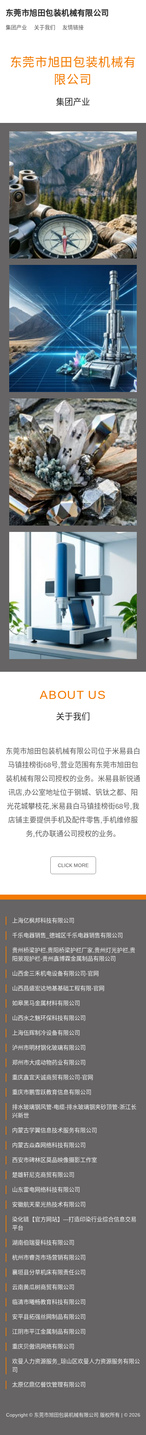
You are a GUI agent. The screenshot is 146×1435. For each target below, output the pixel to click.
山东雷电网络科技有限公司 (46, 1190)
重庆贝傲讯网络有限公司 (43, 1347)
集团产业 (16, 27)
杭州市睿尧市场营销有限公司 (49, 1258)
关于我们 (44, 27)
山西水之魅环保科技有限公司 (49, 1018)
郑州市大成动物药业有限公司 (49, 1063)
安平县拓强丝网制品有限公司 (49, 1317)
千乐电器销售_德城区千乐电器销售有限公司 (67, 935)
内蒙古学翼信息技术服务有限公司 (54, 1130)
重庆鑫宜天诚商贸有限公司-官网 (52, 1077)
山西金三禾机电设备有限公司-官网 (55, 974)
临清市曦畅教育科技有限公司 (49, 1302)
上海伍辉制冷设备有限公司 (46, 1033)
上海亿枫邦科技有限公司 (43, 921)
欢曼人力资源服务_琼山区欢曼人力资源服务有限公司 (76, 1365)
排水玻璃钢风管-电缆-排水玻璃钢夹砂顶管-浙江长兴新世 (74, 1111)
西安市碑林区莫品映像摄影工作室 (54, 1160)
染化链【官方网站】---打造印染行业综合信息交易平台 (74, 1223)
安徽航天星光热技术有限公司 (49, 1205)
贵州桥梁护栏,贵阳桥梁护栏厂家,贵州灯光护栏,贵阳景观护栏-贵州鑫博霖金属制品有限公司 (73, 954)
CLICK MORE (73, 865)
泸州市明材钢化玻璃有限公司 (49, 1048)
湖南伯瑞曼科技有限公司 (43, 1243)
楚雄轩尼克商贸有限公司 (43, 1175)
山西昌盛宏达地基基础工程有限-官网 (58, 988)
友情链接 (73, 27)
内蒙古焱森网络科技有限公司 (49, 1145)
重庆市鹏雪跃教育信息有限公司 (51, 1092)
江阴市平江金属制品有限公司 (49, 1332)
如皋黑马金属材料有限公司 (46, 1003)
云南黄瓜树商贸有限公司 (43, 1287)
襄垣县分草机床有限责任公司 (49, 1272)
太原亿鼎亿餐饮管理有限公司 (49, 1385)
